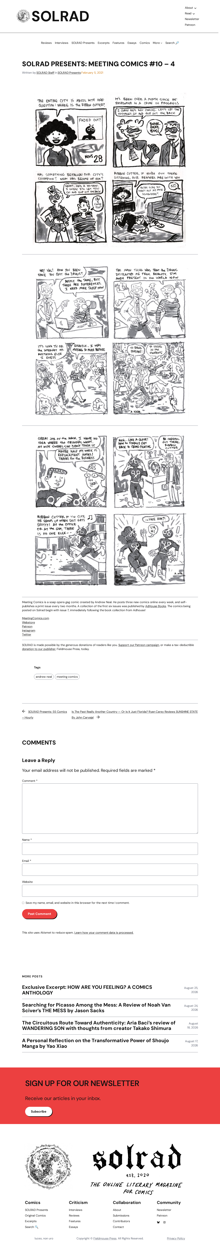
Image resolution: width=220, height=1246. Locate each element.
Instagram (28, 630)
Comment (30, 781)
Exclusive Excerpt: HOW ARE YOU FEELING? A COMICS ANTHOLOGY (87, 990)
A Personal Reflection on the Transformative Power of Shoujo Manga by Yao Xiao (95, 1043)
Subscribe (38, 1111)
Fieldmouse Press (104, 1238)
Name (27, 840)
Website (27, 882)
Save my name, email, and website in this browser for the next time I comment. (77, 903)
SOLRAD (60, 16)
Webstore (28, 622)
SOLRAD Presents (69, 73)
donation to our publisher (39, 649)
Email (26, 861)
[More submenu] (161, 43)
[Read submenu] (193, 13)
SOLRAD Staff (45, 73)
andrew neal (44, 677)
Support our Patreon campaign (138, 645)
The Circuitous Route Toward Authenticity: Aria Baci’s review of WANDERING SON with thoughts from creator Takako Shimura (99, 1025)
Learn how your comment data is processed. (104, 933)
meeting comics (67, 677)
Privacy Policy (176, 1238)
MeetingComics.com (35, 618)
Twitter (26, 634)
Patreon (27, 626)
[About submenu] (195, 8)
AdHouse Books (155, 606)
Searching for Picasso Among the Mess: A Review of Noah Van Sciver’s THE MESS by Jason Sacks (96, 1007)
